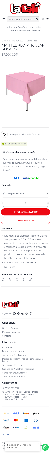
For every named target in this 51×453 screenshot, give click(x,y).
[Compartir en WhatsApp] (17, 279)
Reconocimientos (11, 332)
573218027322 (12, 388)
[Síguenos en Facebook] (18, 313)
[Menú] (4, 19)
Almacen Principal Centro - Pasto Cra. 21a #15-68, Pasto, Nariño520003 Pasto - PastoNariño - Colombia (21, 396)
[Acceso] (43, 19)
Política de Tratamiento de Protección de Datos (22, 360)
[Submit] (37, 19)
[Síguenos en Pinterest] (30, 313)
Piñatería (20, 27)
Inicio (9, 27)
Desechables (34, 27)
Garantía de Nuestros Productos (18, 369)
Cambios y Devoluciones (14, 373)
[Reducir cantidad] (3, 203)
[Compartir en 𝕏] (10, 279)
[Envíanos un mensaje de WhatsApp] (45, 447)
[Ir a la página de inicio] (25, 8)
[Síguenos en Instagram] (14, 313)
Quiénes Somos (10, 328)
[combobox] (23, 19)
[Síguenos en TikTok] (26, 313)
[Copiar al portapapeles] (30, 279)
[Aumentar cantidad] (47, 203)
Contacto (6, 336)
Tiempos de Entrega (12, 365)
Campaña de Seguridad (13, 376)
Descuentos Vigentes (13, 351)
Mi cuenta (7, 347)
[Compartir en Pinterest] (23, 279)
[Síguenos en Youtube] (22, 313)
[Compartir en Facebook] (3, 279)
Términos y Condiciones (14, 355)
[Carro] (47, 19)
